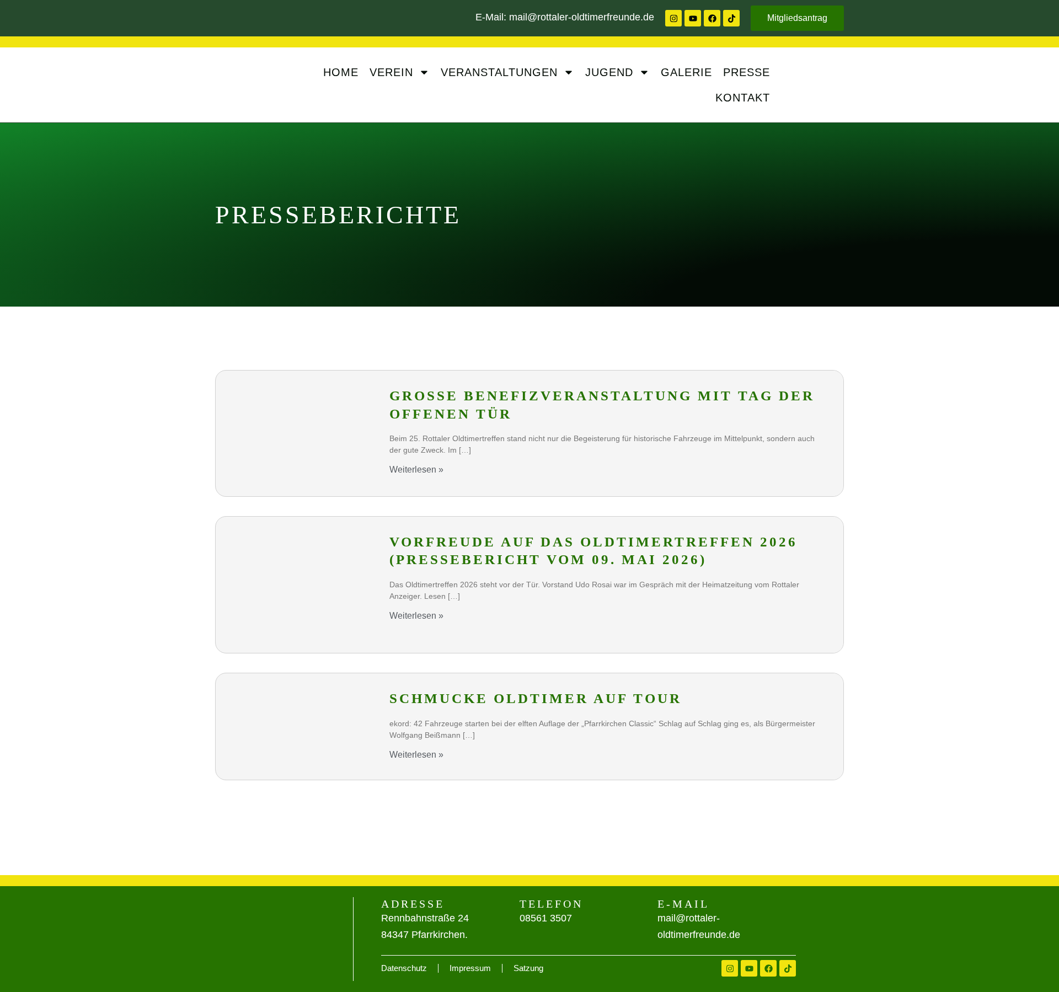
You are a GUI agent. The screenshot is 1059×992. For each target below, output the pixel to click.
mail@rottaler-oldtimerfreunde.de (581, 17)
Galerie (686, 72)
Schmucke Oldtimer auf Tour (535, 698)
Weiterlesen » (416, 469)
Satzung (528, 968)
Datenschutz (404, 968)
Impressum (470, 968)
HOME (341, 72)
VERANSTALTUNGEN (499, 72)
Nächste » (810, 803)
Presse (746, 72)
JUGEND (609, 72)
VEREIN (391, 72)
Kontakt (742, 98)
